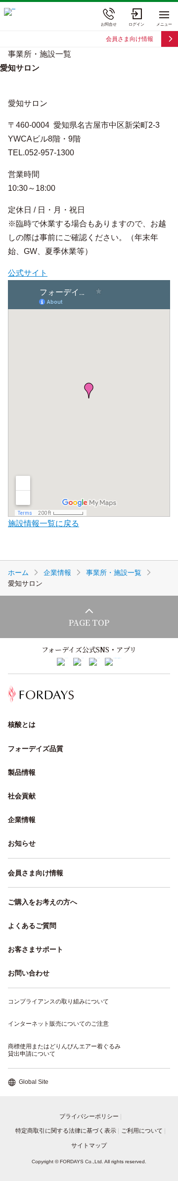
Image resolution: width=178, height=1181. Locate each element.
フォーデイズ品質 (35, 748)
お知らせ (22, 843)
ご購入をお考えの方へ (42, 902)
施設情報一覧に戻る (43, 523)
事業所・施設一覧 (113, 572)
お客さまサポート (35, 949)
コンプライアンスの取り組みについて (58, 1001)
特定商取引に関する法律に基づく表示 (65, 1130)
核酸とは (22, 724)
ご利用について (142, 1130)
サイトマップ (89, 1145)
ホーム (18, 572)
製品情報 (22, 772)
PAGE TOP (89, 622)
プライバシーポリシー (89, 1116)
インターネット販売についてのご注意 (58, 1023)
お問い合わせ (28, 973)
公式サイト (27, 273)
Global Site (33, 1081)
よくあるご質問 (32, 926)
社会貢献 (22, 796)
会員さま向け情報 (129, 39)
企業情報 (57, 572)
